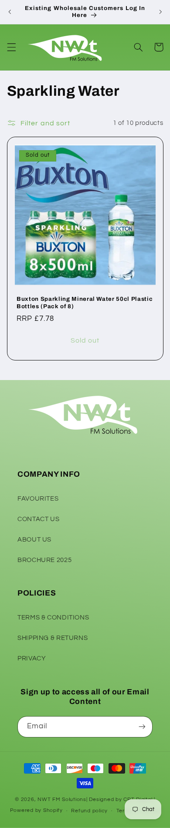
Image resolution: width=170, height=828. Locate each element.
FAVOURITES (37, 498)
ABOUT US (34, 539)
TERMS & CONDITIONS (53, 617)
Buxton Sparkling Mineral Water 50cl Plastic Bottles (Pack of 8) (85, 303)
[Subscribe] (142, 726)
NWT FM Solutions (61, 799)
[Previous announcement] (9, 11)
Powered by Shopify (36, 810)
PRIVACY (31, 658)
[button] (11, 47)
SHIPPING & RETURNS (52, 638)
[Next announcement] (160, 11)
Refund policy (89, 810)
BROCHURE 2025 (44, 560)
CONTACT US (38, 519)
